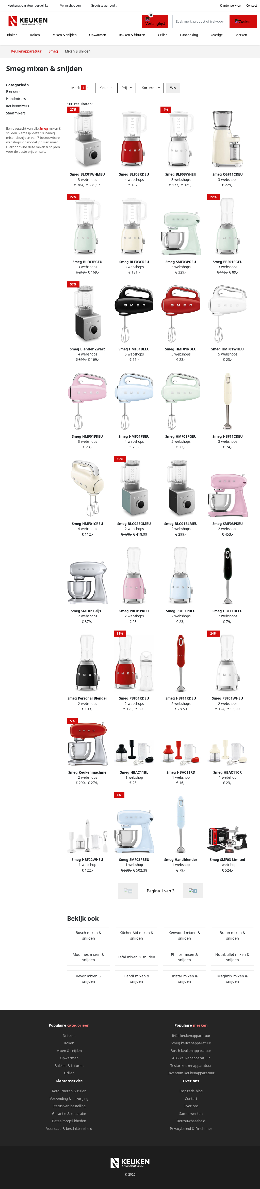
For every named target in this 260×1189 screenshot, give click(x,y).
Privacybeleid (180, 1128)
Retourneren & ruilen (69, 1091)
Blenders (13, 91)
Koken (35, 34)
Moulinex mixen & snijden (88, 957)
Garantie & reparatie (69, 1113)
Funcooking (189, 34)
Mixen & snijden (65, 34)
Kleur (104, 88)
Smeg (43, 128)
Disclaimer (204, 1128)
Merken (241, 34)
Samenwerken (191, 1113)
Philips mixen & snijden (184, 957)
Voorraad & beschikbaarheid (69, 1128)
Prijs (125, 88)
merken (200, 1025)
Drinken (12, 34)
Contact (251, 5)
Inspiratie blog (191, 1091)
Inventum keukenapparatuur (191, 1073)
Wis (173, 88)
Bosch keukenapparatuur (191, 1050)
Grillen (163, 34)
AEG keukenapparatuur (191, 1058)
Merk (77, 88)
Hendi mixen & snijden (137, 979)
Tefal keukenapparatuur (191, 1035)
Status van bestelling (69, 1106)
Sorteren (149, 88)
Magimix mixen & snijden (232, 979)
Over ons (191, 1106)
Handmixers (16, 98)
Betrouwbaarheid (191, 1121)
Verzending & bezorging (69, 1098)
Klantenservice (230, 5)
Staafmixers (15, 113)
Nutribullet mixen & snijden (232, 957)
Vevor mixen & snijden (88, 979)
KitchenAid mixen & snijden (137, 935)
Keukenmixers (17, 106)
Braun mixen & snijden (233, 935)
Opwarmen (97, 34)
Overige (217, 34)
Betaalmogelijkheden (69, 1121)
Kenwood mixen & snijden (184, 935)
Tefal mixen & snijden (136, 957)
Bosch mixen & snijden (89, 935)
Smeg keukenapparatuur (191, 1043)
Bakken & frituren (132, 34)
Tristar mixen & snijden (184, 979)
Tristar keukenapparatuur (191, 1065)
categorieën (78, 1025)
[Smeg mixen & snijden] (193, 890)
